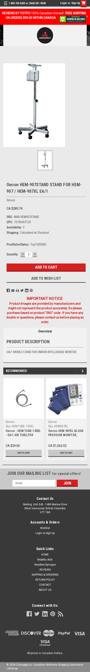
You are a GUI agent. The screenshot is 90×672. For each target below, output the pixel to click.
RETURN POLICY (45, 579)
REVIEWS (45, 569)
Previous (77, 371)
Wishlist (45, 528)
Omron (10, 422)
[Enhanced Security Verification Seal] (73, 19)
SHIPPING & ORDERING (45, 574)
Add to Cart (23, 453)
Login (63, 3)
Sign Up (75, 3)
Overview (45, 331)
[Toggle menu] (6, 6)
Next (83, 371)
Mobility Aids (45, 559)
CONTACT (45, 584)
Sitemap (13, 668)
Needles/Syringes (45, 564)
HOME (45, 554)
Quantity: (12, 254)
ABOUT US (45, 589)
